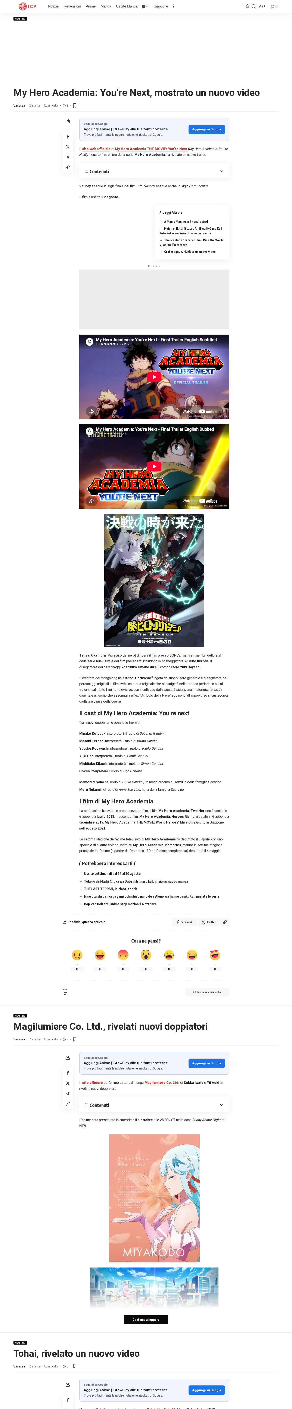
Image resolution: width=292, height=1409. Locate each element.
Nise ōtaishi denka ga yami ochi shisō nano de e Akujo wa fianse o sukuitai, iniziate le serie (151, 896)
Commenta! (51, 105)
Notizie (20, 19)
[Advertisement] (146, 54)
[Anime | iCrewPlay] (27, 6)
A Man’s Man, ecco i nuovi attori (186, 221)
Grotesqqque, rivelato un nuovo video (190, 251)
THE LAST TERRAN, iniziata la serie (111, 889)
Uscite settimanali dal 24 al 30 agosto (112, 873)
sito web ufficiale (96, 149)
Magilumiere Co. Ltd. (162, 1083)
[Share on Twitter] (68, 147)
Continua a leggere (146, 1319)
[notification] (247, 6)
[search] (254, 6)
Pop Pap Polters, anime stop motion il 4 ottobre (120, 904)
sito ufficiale (92, 1083)
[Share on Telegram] (68, 157)
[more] (174, 6)
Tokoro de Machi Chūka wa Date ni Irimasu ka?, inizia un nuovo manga (136, 881)
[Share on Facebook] (68, 136)
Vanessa (19, 105)
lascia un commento (209, 992)
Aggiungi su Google (206, 129)
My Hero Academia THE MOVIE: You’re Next (151, 149)
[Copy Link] (68, 167)
